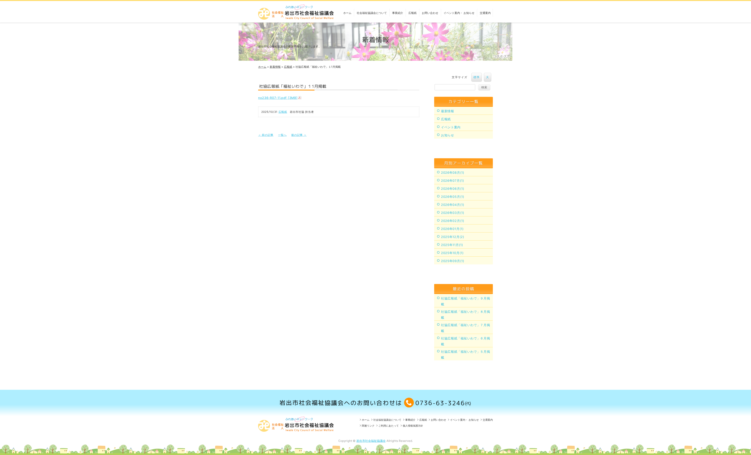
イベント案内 (451, 127)
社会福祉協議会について (372, 12)
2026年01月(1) (452, 229)
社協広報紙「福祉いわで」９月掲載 (465, 301)
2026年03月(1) (452, 213)
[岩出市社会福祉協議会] (296, 18)
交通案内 (485, 12)
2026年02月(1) (452, 221)
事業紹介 (397, 12)
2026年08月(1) (452, 173)
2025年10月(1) (452, 253)
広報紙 (412, 12)
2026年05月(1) (452, 197)
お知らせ (447, 135)
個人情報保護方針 (413, 425)
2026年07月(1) (452, 181)
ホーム (347, 12)
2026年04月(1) (452, 205)
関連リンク (368, 425)
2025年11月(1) (452, 245)
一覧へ (282, 135)
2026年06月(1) (452, 189)
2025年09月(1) (452, 261)
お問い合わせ (430, 12)
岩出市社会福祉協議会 (371, 441)
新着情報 (275, 66)
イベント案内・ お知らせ (459, 12)
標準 (476, 77)
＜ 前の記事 (265, 135)
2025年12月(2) (452, 237)
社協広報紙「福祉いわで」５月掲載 (465, 354)
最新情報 (447, 111)
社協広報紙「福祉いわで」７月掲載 (465, 328)
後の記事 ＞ (298, 135)
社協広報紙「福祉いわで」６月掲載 (465, 341)
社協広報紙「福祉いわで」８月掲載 (465, 314)
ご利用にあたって (388, 425)
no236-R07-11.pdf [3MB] (277, 98)
